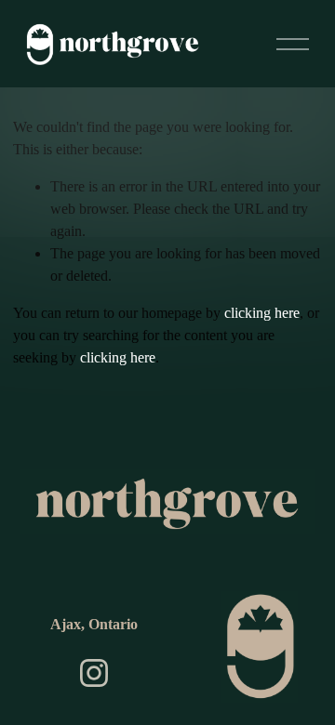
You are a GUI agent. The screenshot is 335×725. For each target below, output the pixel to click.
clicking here (262, 313)
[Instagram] (94, 673)
